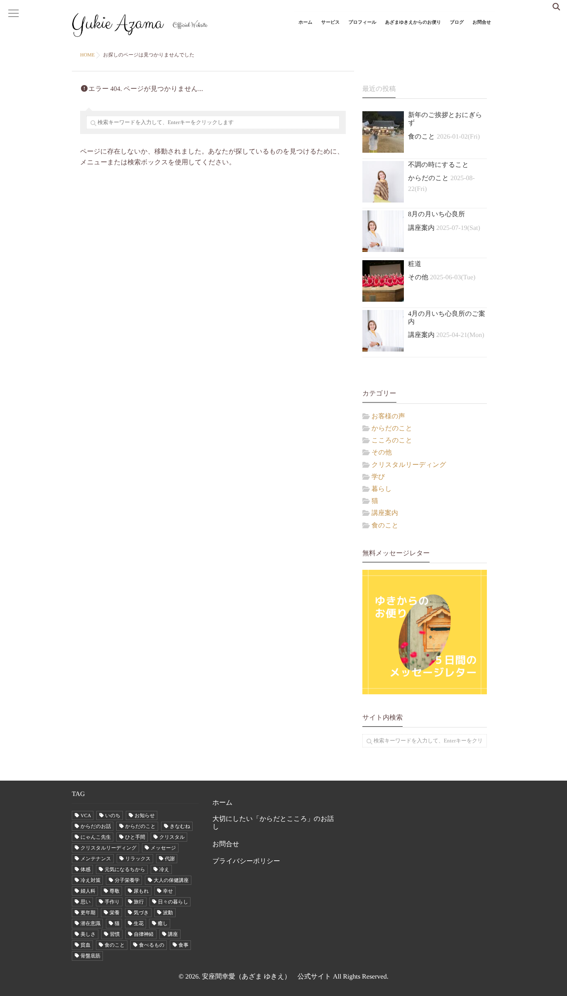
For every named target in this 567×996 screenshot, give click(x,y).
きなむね (180, 826)
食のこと (421, 136)
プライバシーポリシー (246, 861)
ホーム (305, 22)
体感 (85, 869)
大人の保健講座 (171, 880)
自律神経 (144, 934)
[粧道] (383, 281)
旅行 (139, 902)
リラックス (138, 859)
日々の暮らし (173, 902)
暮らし (381, 489)
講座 (173, 934)
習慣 (115, 934)
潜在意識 (90, 923)
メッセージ (163, 848)
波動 (168, 912)
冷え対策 (90, 880)
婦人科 (88, 891)
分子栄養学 (127, 880)
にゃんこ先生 (96, 837)
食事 (183, 945)
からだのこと (428, 178)
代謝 (170, 859)
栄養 (115, 912)
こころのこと (391, 440)
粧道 (414, 264)
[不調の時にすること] (383, 182)
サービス (330, 22)
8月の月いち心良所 (436, 214)
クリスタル (172, 837)
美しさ (88, 934)
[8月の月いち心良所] (383, 231)
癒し (163, 923)
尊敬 (115, 891)
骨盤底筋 (90, 956)
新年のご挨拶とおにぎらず (445, 119)
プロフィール (362, 22)
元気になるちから (125, 869)
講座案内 (421, 228)
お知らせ (144, 815)
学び (378, 477)
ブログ (457, 22)
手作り (112, 902)
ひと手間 (135, 837)
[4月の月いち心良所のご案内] (383, 331)
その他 (418, 277)
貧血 (85, 945)
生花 (139, 923)
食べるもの (151, 945)
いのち (112, 815)
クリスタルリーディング (408, 465)
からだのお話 (96, 826)
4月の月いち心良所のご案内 (446, 317)
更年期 (88, 912)
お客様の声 (388, 416)
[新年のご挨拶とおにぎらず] (383, 132)
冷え (164, 869)
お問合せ (481, 22)
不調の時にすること (438, 164)
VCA (86, 815)
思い (85, 902)
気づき (141, 912)
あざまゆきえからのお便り (413, 22)
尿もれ (141, 891)
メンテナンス (96, 859)
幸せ (168, 891)
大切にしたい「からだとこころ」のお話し (273, 822)
